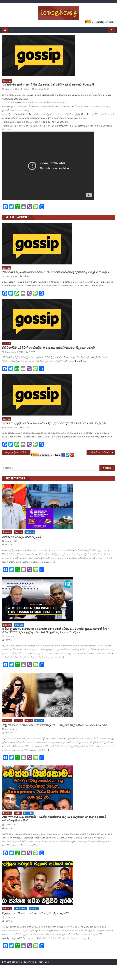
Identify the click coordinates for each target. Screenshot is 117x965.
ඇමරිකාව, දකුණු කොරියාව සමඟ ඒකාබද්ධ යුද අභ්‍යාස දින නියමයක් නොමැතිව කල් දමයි (54, 423)
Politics (28, 720)
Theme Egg (43, 961)
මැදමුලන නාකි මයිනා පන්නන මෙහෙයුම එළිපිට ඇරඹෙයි (36, 913)
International (21, 908)
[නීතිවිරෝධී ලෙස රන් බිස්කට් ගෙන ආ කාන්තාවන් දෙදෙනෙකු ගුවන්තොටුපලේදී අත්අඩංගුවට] (58, 243)
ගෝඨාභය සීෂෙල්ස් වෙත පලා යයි (21, 537)
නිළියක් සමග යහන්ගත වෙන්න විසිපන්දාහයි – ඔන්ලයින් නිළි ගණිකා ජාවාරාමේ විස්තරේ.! (55, 725)
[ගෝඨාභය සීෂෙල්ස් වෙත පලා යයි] (58, 506)
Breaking (7, 532)
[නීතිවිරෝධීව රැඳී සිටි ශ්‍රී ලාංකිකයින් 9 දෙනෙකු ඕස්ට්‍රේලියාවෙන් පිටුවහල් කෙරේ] (58, 319)
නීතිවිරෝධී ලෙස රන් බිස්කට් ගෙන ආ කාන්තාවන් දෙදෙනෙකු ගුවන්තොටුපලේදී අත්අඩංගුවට (56, 272)
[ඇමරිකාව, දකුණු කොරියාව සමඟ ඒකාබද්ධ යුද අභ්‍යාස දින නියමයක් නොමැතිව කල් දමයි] (58, 395)
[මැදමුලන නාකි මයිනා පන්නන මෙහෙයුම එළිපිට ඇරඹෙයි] (58, 883)
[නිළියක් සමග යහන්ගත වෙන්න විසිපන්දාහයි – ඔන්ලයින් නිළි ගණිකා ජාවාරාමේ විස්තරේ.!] (58, 695)
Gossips (7, 81)
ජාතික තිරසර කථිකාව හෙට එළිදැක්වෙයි (102, 452)
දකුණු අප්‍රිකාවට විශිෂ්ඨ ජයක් (18, 452)
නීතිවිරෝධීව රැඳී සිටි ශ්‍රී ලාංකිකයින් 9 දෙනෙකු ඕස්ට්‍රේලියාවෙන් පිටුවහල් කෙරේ (48, 347)
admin (27, 88)
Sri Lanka (29, 532)
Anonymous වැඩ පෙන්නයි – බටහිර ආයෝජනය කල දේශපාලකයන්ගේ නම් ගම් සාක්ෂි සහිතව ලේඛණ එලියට (54, 818)
